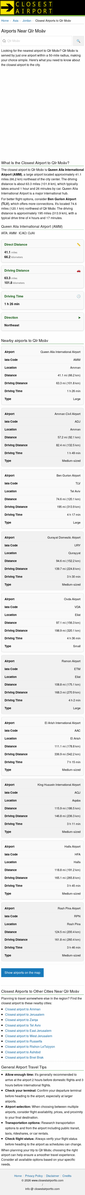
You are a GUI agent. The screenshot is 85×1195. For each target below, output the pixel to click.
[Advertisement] (42, 112)
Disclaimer (52, 1176)
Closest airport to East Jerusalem (28, 1030)
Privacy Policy (34, 1176)
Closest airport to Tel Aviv (23, 1025)
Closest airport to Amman (23, 1009)
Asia (15, 20)
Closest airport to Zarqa (21, 1019)
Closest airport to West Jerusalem (28, 1036)
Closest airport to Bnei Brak (24, 1057)
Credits (66, 1176)
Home (5, 20)
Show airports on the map (22, 972)
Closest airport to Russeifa (23, 1041)
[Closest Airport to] (42, 7)
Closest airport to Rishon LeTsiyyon (30, 1046)
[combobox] (36, 41)
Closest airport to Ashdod (23, 1052)
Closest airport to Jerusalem (24, 1014)
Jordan (27, 20)
